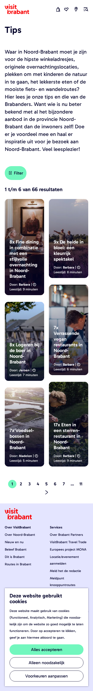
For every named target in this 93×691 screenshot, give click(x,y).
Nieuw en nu (14, 542)
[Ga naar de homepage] (20, 9)
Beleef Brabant (15, 549)
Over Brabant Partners (66, 535)
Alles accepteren (46, 649)
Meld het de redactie (65, 571)
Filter (18, 173)
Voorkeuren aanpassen (46, 676)
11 (81, 484)
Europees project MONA (68, 549)
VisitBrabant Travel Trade (68, 542)
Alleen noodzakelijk (46, 662)
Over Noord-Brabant (20, 535)
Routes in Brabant (18, 564)
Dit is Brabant (15, 557)
